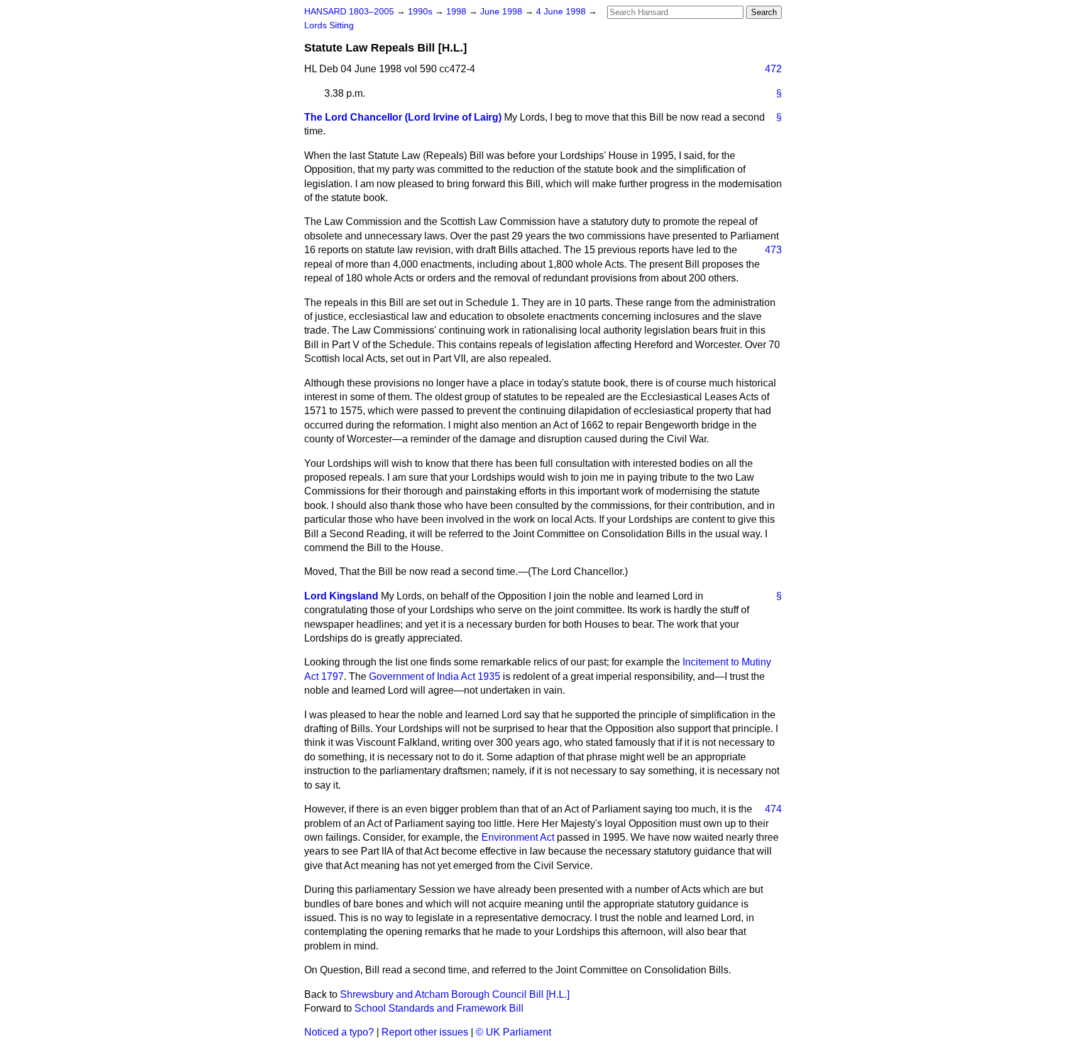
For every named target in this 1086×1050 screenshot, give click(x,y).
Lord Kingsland (341, 596)
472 (773, 68)
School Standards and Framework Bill (439, 1008)
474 (773, 809)
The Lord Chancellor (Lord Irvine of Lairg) (403, 117)
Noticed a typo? (339, 1032)
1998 (457, 11)
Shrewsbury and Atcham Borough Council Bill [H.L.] (454, 994)
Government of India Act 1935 (434, 676)
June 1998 (502, 11)
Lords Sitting (329, 25)
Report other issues (424, 1032)
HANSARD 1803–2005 (349, 11)
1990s (421, 11)
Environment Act (517, 837)
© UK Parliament (513, 1032)
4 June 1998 (562, 11)
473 (773, 249)
